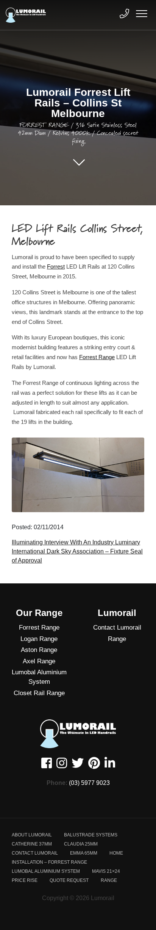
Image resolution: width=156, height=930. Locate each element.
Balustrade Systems (90, 835)
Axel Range (39, 661)
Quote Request (69, 880)
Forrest (56, 266)
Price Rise (24, 880)
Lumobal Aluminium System (39, 677)
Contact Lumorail (117, 627)
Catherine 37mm (32, 844)
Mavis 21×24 (106, 871)
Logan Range (39, 638)
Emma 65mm (83, 853)
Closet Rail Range (39, 693)
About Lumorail (32, 835)
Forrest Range (97, 357)
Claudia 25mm (81, 844)
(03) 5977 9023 (89, 783)
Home (116, 853)
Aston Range (39, 649)
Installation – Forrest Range (49, 862)
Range (117, 638)
